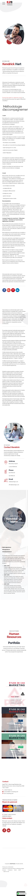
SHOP (19, 869)
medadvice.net (21, 343)
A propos (4, 869)
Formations (10, 869)
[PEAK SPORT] (15, 694)
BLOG (15, 869)
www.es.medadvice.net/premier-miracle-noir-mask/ (13, 345)
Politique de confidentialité (7, 866)
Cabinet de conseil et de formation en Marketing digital (13, 868)
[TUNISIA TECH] (15, 720)
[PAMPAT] (15, 746)
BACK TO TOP (6, 871)
